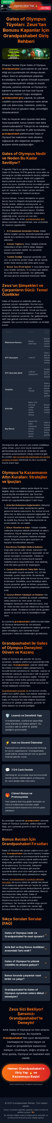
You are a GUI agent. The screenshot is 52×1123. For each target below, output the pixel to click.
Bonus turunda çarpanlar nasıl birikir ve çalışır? (23, 977)
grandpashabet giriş (35, 219)
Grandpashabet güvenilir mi (15, 690)
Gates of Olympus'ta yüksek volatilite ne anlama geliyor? (22, 963)
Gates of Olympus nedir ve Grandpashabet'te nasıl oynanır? (24, 934)
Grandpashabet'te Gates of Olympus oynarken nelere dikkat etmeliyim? (24, 993)
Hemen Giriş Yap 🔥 (26, 5)
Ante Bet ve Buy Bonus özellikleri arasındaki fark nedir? (24, 949)
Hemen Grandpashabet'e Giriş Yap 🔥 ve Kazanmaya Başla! (26, 1072)
